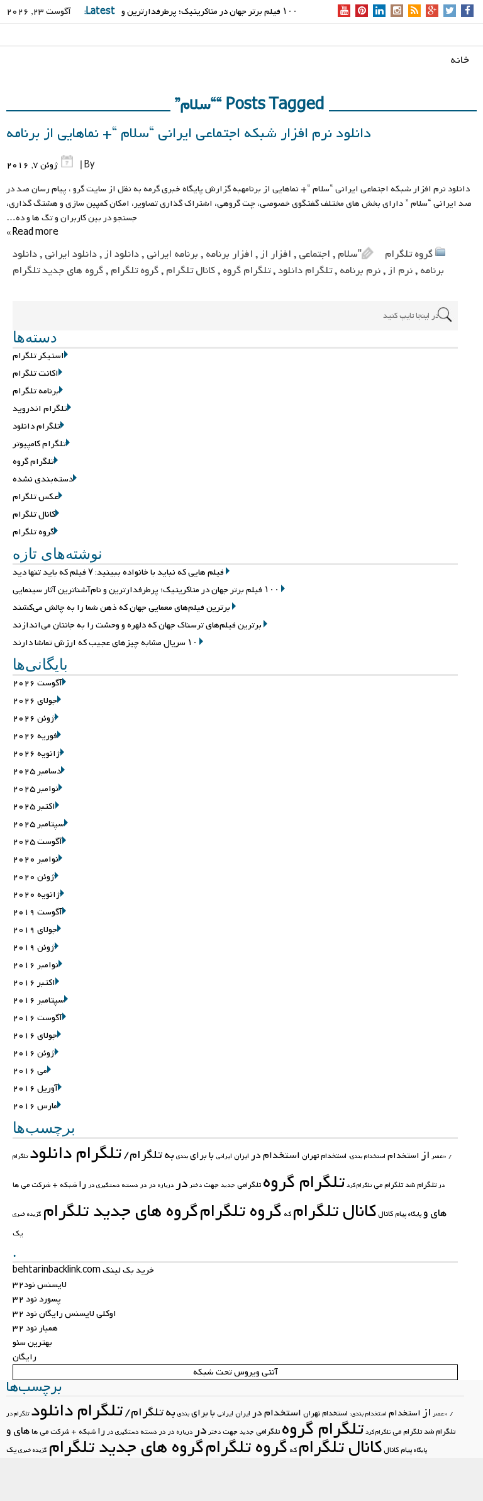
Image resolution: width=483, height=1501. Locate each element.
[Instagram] (397, 11)
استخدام (403, 1156)
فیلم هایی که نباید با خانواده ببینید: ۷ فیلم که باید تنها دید (118, 572)
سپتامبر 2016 (38, 1000)
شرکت (40, 1185)
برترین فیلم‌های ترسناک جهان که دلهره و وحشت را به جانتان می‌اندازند (137, 625)
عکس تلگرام (35, 497)
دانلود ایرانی (71, 254)
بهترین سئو (32, 1342)
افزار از (275, 254)
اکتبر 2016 (34, 982)
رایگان (24, 1357)
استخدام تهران (324, 1156)
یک (18, 1233)
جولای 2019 (35, 930)
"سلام (350, 254)
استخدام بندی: (367, 1156)
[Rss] (414, 11)
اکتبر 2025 (34, 806)
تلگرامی (249, 1185)
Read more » (32, 232)
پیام (400, 1214)
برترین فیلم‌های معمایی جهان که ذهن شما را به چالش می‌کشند (121, 607)
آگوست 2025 (37, 842)
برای (198, 1155)
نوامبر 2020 (35, 859)
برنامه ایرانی (172, 254)
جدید (228, 1185)
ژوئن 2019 (34, 947)
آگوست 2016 (37, 1018)
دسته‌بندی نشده (43, 479)
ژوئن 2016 (34, 1053)
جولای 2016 (35, 1035)
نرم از (400, 270)
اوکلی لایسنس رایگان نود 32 (64, 1314)
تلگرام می (388, 1185)
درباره (166, 1185)
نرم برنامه (360, 270)
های (438, 1213)
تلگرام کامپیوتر (39, 444)
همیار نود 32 (35, 1328)
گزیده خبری (27, 1214)
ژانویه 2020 (36, 894)
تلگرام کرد (359, 1185)
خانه (459, 60)
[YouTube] (344, 11)
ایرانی (224, 1156)
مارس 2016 (35, 1106)
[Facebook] (467, 11)
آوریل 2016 (35, 1088)
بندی (182, 1156)
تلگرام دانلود (305, 270)
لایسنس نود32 (40, 1285)
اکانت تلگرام (35, 373)
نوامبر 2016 (35, 965)
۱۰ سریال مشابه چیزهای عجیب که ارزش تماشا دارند (105, 643)
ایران (241, 1156)
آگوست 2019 (37, 912)
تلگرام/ (142, 1155)
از (425, 1155)
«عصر (439, 1156)
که (287, 1214)
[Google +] (432, 11)
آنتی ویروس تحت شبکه (235, 1372)
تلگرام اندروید (40, 409)
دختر (195, 1185)
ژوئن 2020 (34, 877)
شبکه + (64, 1185)
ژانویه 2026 (36, 753)
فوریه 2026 (35, 736)
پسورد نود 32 (37, 1299)
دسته (129, 1185)
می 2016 (30, 1071)
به (169, 1155)
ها (16, 1185)
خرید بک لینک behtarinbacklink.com (83, 1270)
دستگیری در (103, 1185)
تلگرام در (17, 1413)
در (181, 1184)
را (82, 1184)
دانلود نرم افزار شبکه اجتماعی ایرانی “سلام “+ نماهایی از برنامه (188, 133)
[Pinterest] (362, 11)
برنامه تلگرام (36, 391)
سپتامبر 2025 (38, 824)
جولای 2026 (35, 701)
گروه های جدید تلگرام (58, 270)
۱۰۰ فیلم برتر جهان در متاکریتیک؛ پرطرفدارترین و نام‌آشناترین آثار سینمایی (146, 590)
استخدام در (275, 1155)
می (25, 1185)
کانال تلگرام (190, 270)
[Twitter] (449, 11)
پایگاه (414, 1214)
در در (148, 1185)
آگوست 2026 (37, 683)
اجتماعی (314, 254)
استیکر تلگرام (38, 356)
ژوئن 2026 (34, 718)
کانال (385, 1214)
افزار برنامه (229, 254)
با (211, 1155)
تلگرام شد (420, 1185)
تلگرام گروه (246, 270)
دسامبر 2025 (37, 771)
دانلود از (121, 254)
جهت (211, 1185)
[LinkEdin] (379, 11)
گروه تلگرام (409, 254)
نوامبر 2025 (35, 789)
